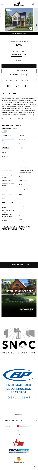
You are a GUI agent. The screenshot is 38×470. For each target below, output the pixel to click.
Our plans (25, 41)
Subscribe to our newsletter (18, 420)
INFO (18, 409)
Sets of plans (19, 51)
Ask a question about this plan (19, 80)
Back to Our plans (20, 264)
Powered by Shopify (19, 434)
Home (11, 41)
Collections (17, 41)
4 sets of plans (16, 54)
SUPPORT (18, 414)
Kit (25, 54)
